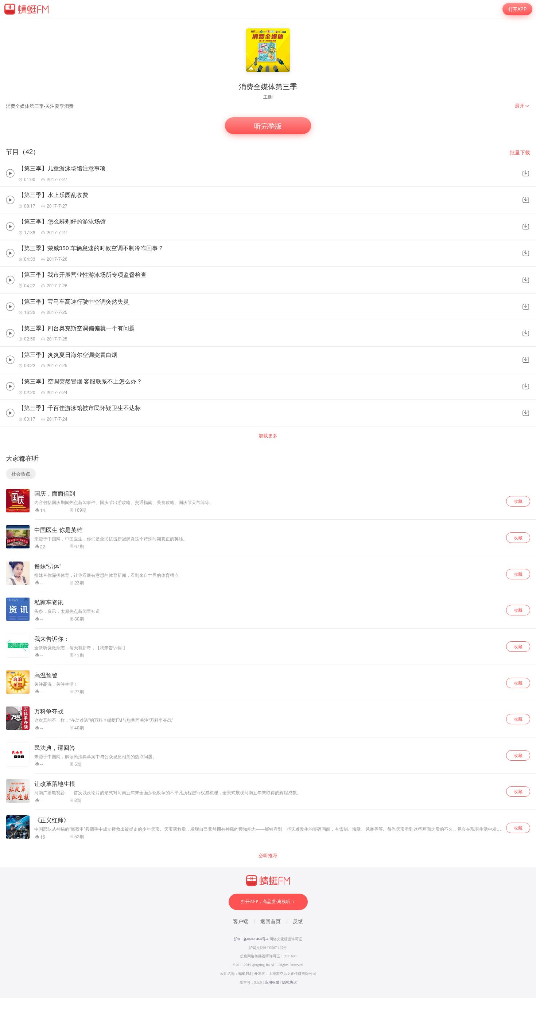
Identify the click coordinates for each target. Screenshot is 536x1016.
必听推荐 (268, 855)
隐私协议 (289, 982)
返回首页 (270, 921)
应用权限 (272, 982)
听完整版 (268, 126)
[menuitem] (522, 105)
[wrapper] (268, 508)
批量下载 (520, 152)
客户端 (240, 921)
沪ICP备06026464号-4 (251, 939)
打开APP (517, 9)
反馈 (298, 921)
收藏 (518, 501)
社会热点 (20, 473)
